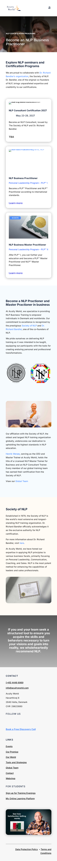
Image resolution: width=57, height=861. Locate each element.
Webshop (10, 778)
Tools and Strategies (16, 762)
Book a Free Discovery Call (21, 729)
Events (9, 746)
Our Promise (12, 751)
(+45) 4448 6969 (14, 682)
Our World (11, 757)
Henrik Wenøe (13, 453)
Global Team (21, 481)
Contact (10, 773)
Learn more (16, 203)
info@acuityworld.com (17, 688)
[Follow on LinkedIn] (8, 721)
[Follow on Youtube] (20, 721)
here (22, 543)
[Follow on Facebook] (14, 721)
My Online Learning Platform (20, 798)
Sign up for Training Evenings (21, 793)
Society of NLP (29, 325)
